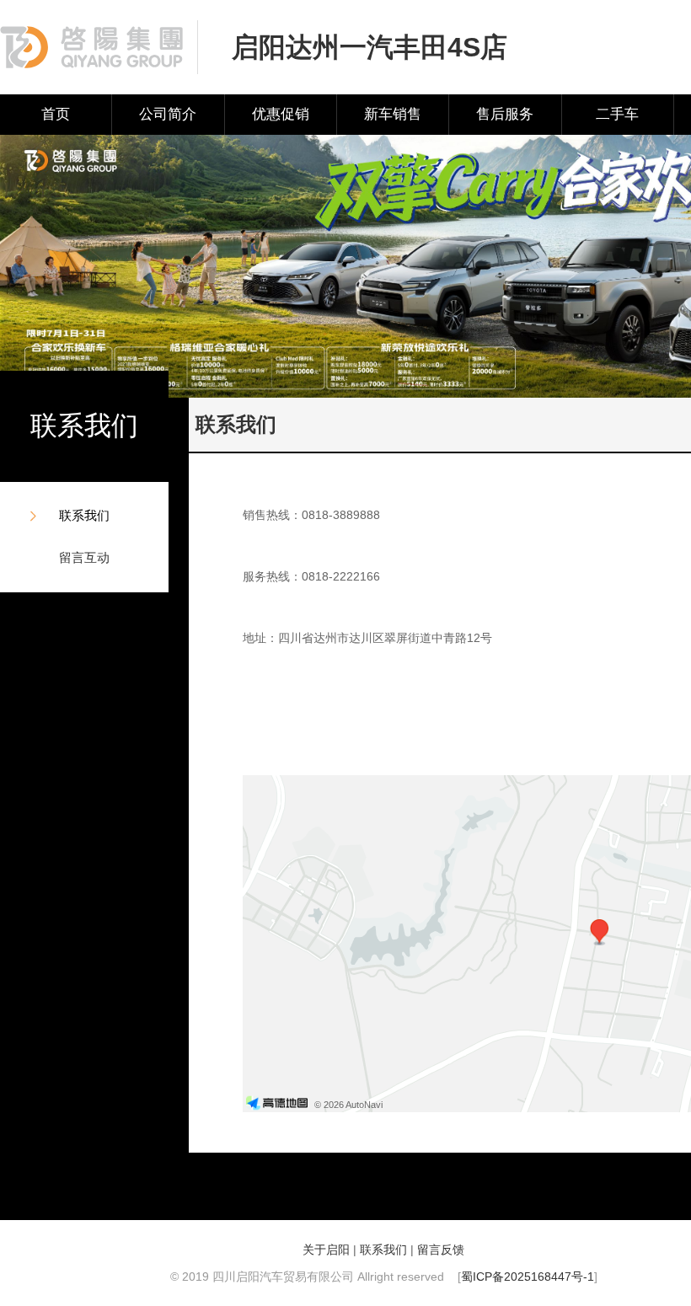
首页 (55, 114)
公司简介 (167, 114)
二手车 (617, 114)
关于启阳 (326, 1249)
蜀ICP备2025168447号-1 (527, 1276)
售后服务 (504, 114)
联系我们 (84, 515)
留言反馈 (440, 1249)
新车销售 (392, 114)
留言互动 (84, 557)
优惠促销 (280, 114)
